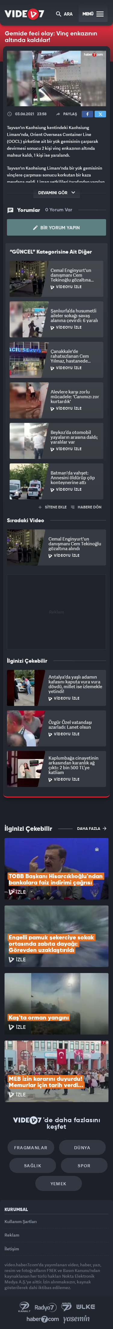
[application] (56, 664)
